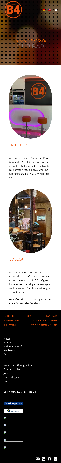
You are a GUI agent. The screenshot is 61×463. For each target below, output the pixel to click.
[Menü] (56, 9)
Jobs (29, 316)
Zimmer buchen (12, 369)
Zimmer (8, 342)
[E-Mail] (38, 459)
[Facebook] (49, 459)
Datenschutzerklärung (43, 325)
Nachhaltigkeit (12, 377)
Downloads (50, 316)
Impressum (10, 325)
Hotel (7, 338)
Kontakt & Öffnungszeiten (18, 365)
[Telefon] (43, 459)
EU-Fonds (9, 316)
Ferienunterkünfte (14, 346)
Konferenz (9, 350)
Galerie (8, 381)
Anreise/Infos (11, 320)
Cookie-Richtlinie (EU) (45, 320)
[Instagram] (55, 459)
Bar (6, 354)
